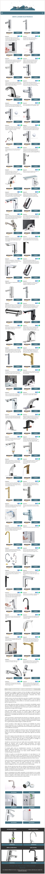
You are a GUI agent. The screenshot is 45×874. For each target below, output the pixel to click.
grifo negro (33, 847)
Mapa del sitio (22, 867)
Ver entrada (14, 792)
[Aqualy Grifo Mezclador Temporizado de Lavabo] (31, 515)
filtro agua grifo (11, 829)
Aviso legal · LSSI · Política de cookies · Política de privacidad (22, 865)
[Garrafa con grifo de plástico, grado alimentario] (31, 815)
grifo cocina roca (33, 829)
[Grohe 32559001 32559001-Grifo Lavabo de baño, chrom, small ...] (13, 815)
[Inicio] (22, 9)
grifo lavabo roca (12, 847)
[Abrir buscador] (42, 13)
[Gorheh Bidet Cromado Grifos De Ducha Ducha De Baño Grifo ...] (31, 800)
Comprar (18, 32)
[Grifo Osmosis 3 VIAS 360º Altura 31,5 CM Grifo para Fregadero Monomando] (13, 785)
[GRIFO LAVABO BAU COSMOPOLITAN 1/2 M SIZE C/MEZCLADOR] (13, 270)
